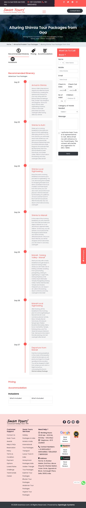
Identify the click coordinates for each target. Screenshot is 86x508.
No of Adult (60, 96)
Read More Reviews (65, 439)
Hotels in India (28, 441)
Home (9, 44)
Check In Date (62, 85)
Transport (26, 451)
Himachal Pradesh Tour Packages (26, 44)
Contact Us (11, 435)
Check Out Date (72, 85)
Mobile (61, 67)
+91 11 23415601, (36, 2)
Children (69, 95)
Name (60, 59)
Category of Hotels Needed (66, 106)
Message (62, 116)
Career (9, 476)
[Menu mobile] (44, 12)
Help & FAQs (11, 444)
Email (60, 75)
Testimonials (11, 473)
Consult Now (75, 11)
